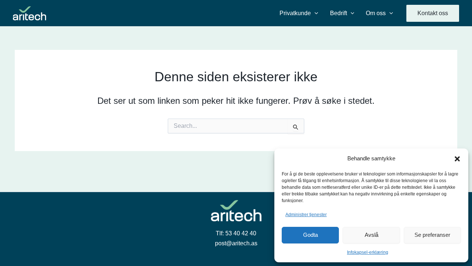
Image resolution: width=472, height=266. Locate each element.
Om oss (376, 13)
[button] (457, 159)
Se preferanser (432, 235)
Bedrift (338, 13)
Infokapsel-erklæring (367, 252)
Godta (310, 235)
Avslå (371, 235)
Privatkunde (295, 13)
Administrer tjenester (306, 214)
